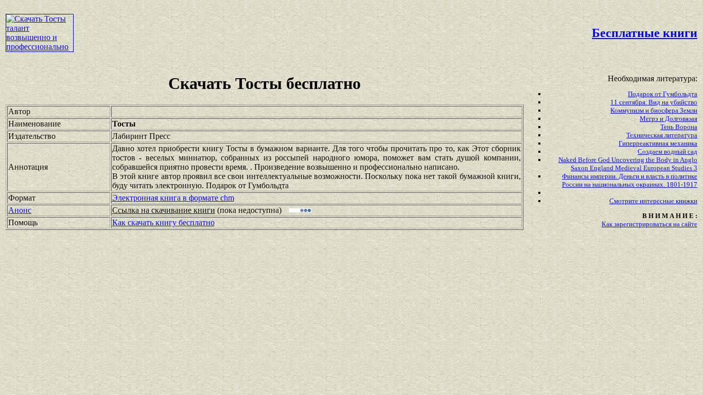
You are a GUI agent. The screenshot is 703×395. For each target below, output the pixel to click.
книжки (686, 201)
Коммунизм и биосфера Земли (653, 110)
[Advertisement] (299, 29)
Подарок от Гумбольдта (662, 94)
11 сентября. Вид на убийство (653, 102)
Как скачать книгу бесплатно (163, 222)
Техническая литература (661, 135)
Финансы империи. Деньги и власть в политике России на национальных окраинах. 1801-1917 (629, 180)
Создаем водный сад (667, 151)
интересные (658, 201)
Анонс (19, 210)
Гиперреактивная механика (658, 143)
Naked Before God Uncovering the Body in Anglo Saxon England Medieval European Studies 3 (627, 164)
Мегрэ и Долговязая (668, 118)
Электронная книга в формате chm (173, 197)
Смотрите (624, 201)
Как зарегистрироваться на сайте (649, 224)
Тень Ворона (678, 127)
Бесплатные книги (644, 33)
